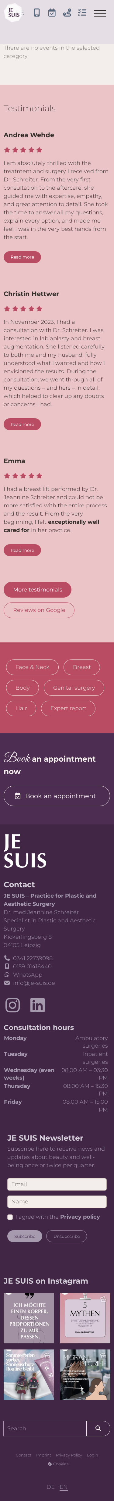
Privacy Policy (69, 1455)
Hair (21, 708)
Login (92, 1455)
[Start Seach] (98, 1428)
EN (64, 1487)
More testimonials (37, 589)
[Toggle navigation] (100, 14)
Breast (82, 667)
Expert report (68, 708)
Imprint (43, 1455)
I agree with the (58, 1216)
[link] (25, 850)
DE (51, 1487)
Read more (22, 257)
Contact (23, 1455)
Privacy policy (80, 1216)
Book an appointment (60, 796)
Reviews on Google (39, 610)
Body (23, 687)
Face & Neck (33, 667)
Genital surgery (74, 687)
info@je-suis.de (34, 983)
